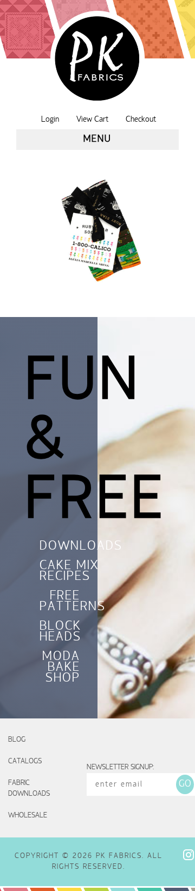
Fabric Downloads (29, 788)
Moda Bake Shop (61, 668)
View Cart (92, 119)
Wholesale (27, 815)
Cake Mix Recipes (60, 571)
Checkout (141, 119)
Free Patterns (60, 602)
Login (50, 119)
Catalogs (25, 761)
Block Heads (60, 632)
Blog (16, 740)
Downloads (60, 547)
